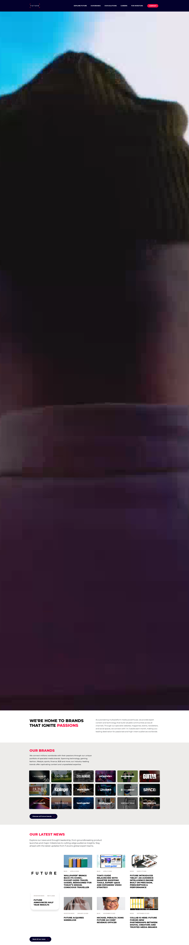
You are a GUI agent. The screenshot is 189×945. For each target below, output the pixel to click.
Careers (124, 6)
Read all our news (38, 939)
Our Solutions (111, 6)
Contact (152, 6)
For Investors (137, 6)
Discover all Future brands (41, 816)
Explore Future (80, 6)
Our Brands (96, 6)
